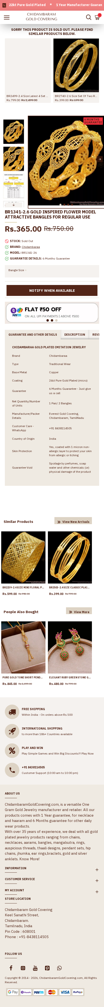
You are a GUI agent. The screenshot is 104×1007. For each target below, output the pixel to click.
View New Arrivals (75, 522)
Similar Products (18, 521)
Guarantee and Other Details (32, 334)
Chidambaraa (31, 247)
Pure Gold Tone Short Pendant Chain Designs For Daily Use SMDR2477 (23, 677)
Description (74, 334)
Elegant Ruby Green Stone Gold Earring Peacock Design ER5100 (70, 677)
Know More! (29, 859)
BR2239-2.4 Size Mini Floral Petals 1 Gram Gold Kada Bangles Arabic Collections (23, 587)
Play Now (88, 753)
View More (81, 612)
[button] (33, 159)
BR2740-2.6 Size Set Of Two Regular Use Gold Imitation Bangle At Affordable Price (76, 96)
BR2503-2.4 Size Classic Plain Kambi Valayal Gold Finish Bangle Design (70, 587)
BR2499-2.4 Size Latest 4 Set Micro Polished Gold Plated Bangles (28, 96)
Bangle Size (16, 270)
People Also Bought (21, 611)
